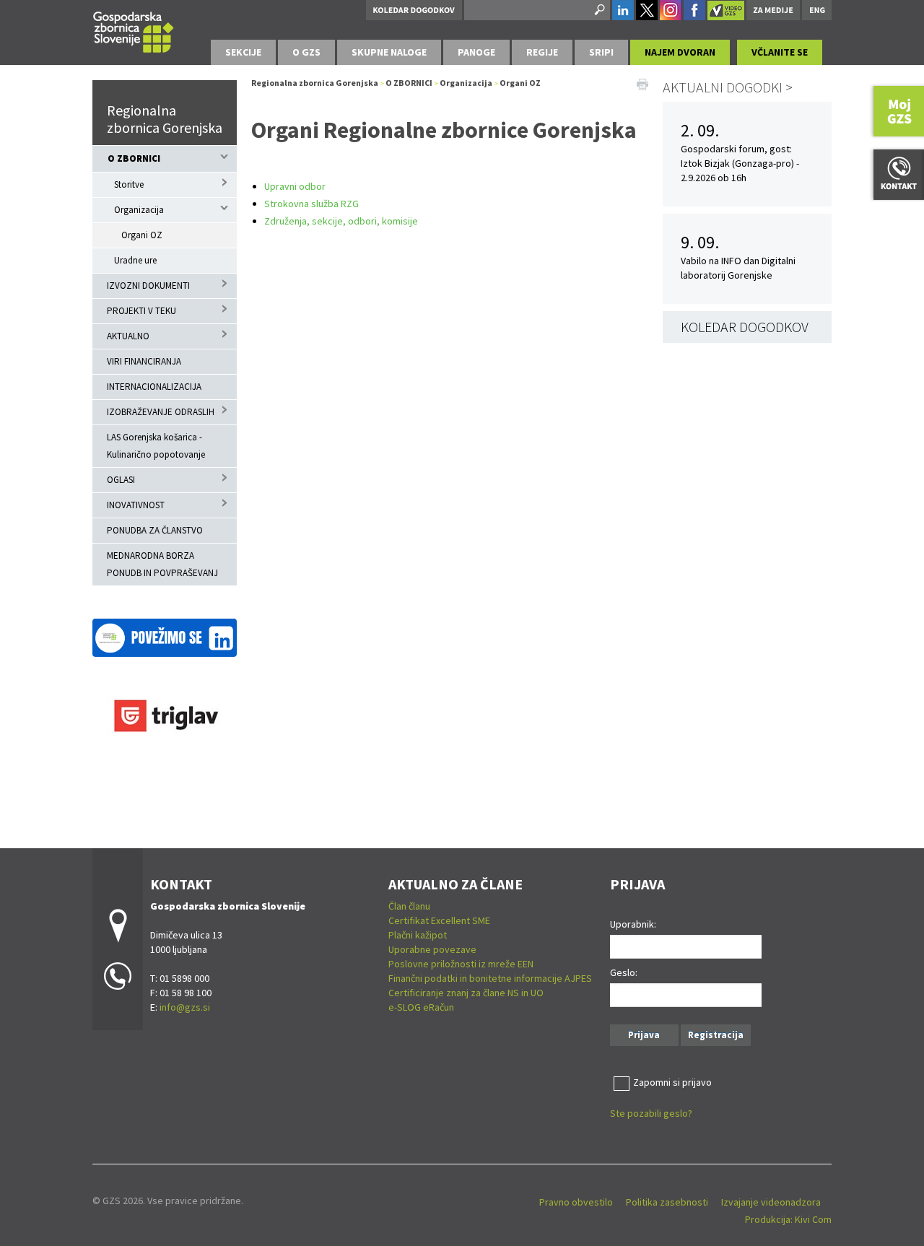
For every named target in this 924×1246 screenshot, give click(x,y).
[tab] (243, 52)
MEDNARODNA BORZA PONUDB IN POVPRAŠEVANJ (162, 564)
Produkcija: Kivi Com (788, 1219)
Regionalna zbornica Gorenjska (164, 118)
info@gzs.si (185, 1007)
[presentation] (306, 52)
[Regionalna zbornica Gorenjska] (133, 30)
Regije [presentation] (542, 51)
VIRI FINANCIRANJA (144, 361)
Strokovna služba (301, 203)
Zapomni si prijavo (672, 1082)
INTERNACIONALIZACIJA (154, 386)
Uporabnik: (633, 924)
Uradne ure (135, 260)
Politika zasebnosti (667, 1201)
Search (598, 10)
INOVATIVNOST (136, 505)
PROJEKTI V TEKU (141, 311)
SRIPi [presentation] (601, 51)
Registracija (716, 1035)
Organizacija (139, 210)
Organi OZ (141, 235)
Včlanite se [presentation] (779, 51)
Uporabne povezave (432, 949)
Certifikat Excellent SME (439, 920)
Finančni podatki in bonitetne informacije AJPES (490, 978)
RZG (349, 203)
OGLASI (121, 480)
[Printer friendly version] (642, 83)
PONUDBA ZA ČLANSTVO (155, 530)
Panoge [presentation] (476, 51)
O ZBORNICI (134, 158)
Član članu (409, 905)
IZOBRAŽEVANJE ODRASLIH (160, 412)
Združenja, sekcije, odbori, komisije (341, 220)
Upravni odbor (295, 186)
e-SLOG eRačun (421, 1007)
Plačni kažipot (417, 934)
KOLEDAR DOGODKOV (744, 327)
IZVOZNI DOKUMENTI (148, 285)
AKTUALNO (128, 336)
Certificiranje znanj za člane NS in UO (466, 992)
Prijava (644, 1035)
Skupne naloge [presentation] (389, 51)
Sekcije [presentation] (243, 51)
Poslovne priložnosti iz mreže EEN (460, 963)
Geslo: (623, 972)
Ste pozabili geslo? (651, 1113)
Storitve (129, 184)
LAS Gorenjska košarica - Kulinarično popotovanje (156, 446)
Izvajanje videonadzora (771, 1201)
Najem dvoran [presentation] (680, 51)
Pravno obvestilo (576, 1201)
